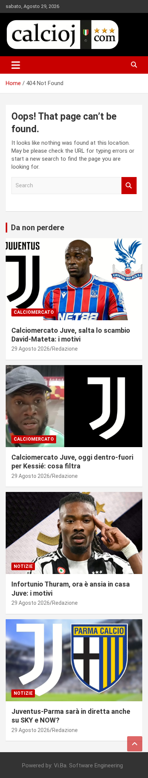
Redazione (65, 349)
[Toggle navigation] (16, 65)
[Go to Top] (134, 743)
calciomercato (34, 312)
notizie (23, 566)
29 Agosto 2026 (30, 349)
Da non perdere (37, 227)
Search (129, 185)
